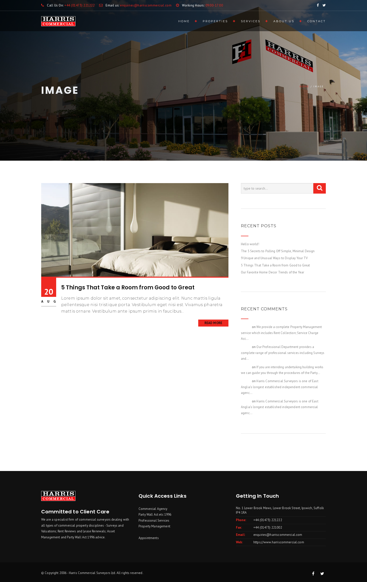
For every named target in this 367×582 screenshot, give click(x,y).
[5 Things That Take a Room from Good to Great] (134, 230)
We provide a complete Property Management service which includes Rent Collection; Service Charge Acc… (281, 333)
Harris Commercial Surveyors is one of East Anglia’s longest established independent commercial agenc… (279, 387)
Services (250, 21)
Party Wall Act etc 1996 (155, 514)
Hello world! (250, 244)
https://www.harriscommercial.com (278, 542)
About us (283, 21)
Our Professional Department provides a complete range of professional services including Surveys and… (283, 353)
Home (184, 21)
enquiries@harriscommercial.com (277, 535)
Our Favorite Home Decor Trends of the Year (272, 272)
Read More (213, 323)
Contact (316, 21)
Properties (215, 21)
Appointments (149, 538)
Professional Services (154, 520)
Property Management (154, 526)
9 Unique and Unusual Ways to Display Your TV (274, 258)
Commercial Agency (153, 509)
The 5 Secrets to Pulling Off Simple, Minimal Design (278, 251)
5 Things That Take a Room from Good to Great (127, 287)
